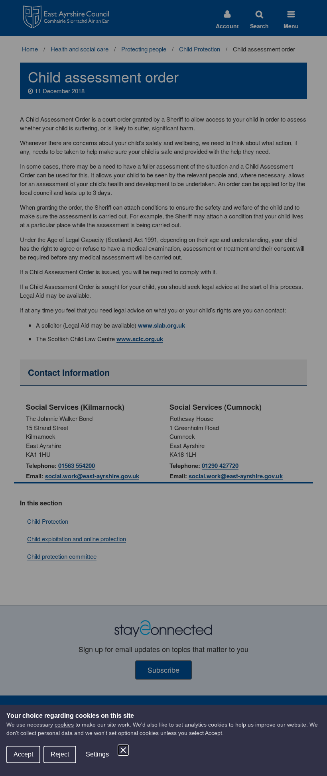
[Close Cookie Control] (123, 750)
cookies (64, 724)
